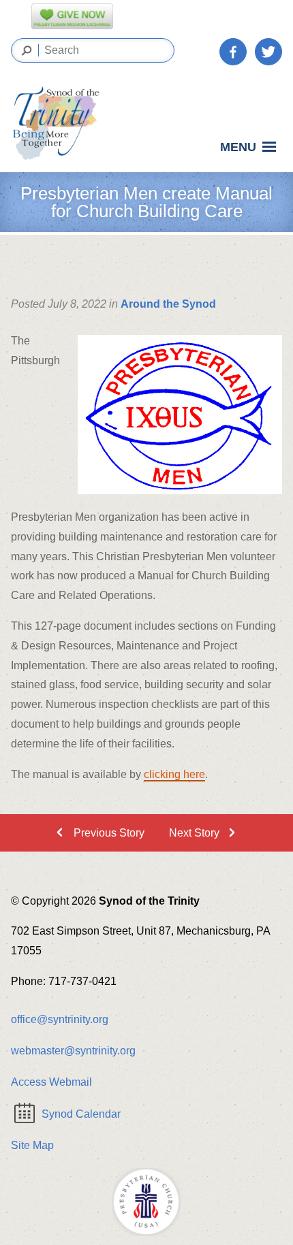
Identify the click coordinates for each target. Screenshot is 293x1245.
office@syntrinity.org (59, 1019)
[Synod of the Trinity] (60, 123)
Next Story (194, 833)
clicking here (174, 774)
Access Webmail (51, 1082)
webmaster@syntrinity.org (73, 1050)
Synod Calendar (81, 1114)
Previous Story (109, 833)
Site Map (32, 1145)
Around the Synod (168, 304)
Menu (238, 147)
